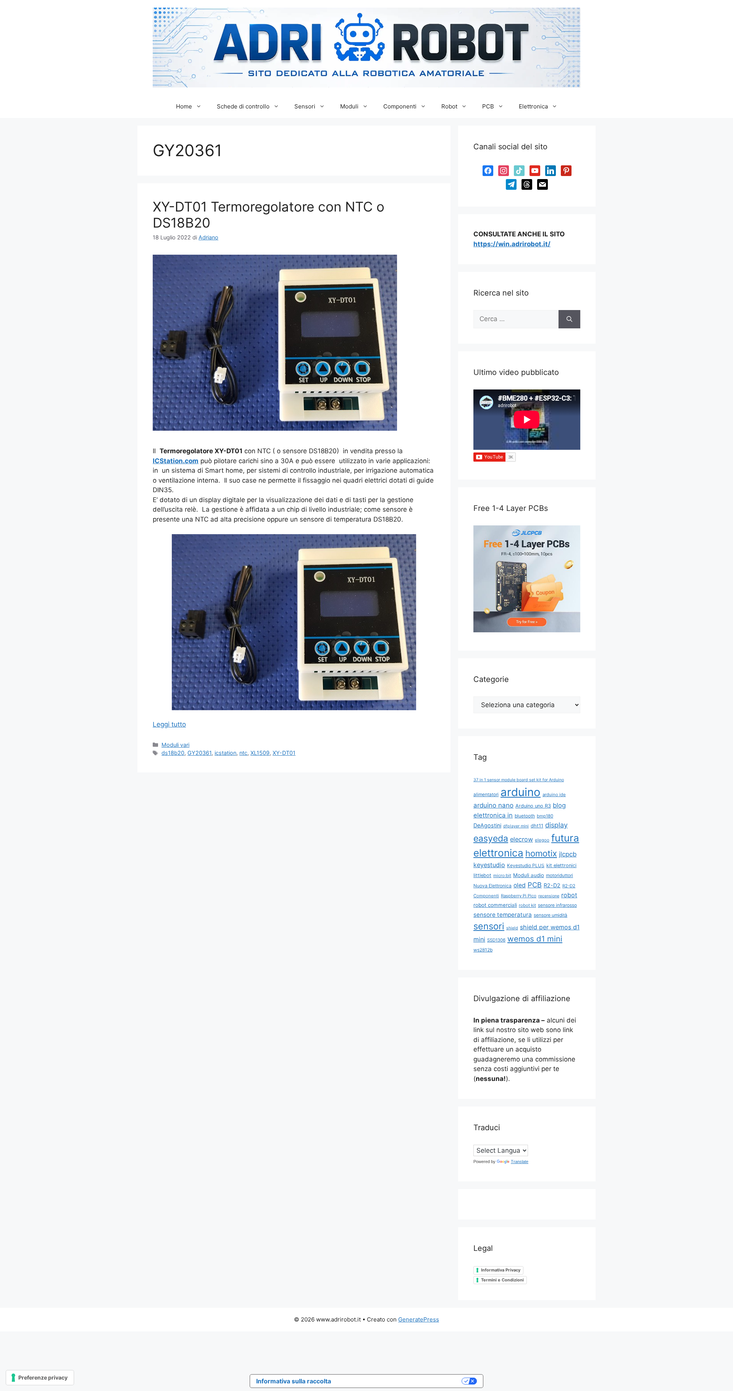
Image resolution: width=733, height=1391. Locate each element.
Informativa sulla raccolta (293, 1381)
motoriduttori (559, 875)
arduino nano (493, 805)
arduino (521, 792)
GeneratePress (418, 1319)
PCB (488, 106)
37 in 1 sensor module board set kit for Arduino (518, 779)
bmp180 (545, 816)
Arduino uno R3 (533, 806)
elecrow (521, 839)
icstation (225, 753)
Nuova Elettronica (492, 886)
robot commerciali (495, 905)
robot (569, 895)
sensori (488, 926)
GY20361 (199, 753)
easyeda (490, 838)
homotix (541, 853)
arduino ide (554, 794)
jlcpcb (567, 854)
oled (519, 885)
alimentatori (486, 794)
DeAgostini (487, 825)
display (556, 825)
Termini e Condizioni (502, 1280)
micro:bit (502, 875)
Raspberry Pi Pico (518, 895)
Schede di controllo (243, 106)
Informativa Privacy (500, 1270)
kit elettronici (561, 865)
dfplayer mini (516, 826)
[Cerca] (569, 319)
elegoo (542, 840)
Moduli (349, 106)
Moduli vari (175, 745)
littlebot (482, 875)
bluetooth (525, 816)
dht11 (537, 826)
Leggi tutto (169, 724)
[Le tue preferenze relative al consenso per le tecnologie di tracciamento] (40, 1377)
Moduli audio (528, 875)
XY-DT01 (284, 753)
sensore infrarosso (557, 905)
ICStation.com (176, 461)
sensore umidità (550, 915)
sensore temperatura (502, 914)
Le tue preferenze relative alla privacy (400, 1381)
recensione (548, 895)
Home (184, 106)
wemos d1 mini (534, 938)
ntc (243, 753)
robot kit (527, 905)
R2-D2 (552, 885)
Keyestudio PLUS (525, 865)
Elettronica (533, 106)
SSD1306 (496, 940)
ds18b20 (172, 753)
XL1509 (260, 753)
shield (512, 928)
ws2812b (482, 950)
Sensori (304, 106)
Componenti (400, 106)
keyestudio (489, 865)
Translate (519, 1161)
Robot (449, 106)
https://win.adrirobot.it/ (512, 244)
